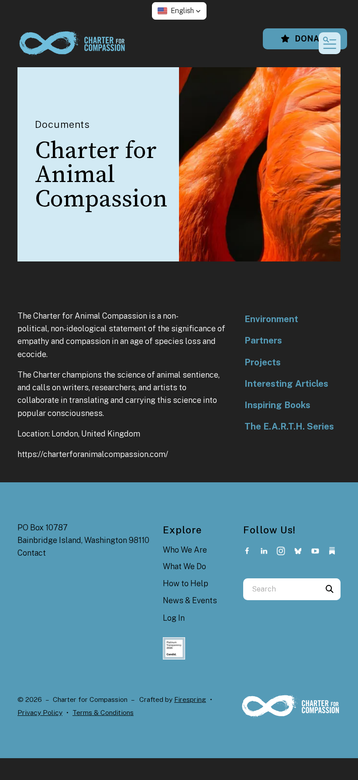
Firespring (190, 699)
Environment (271, 319)
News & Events (190, 600)
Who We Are (185, 549)
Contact (31, 552)
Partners (263, 340)
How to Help (185, 583)
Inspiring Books (277, 405)
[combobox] (281, 589)
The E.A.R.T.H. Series (289, 426)
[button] (179, 11)
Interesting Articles (286, 383)
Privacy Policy (39, 712)
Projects (262, 362)
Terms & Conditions (103, 712)
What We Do (184, 566)
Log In (174, 617)
